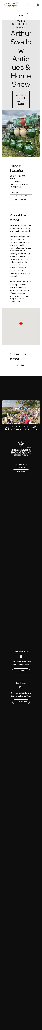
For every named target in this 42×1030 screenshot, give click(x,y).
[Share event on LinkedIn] (22, 365)
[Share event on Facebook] (11, 365)
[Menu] (28, 4)
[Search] (33, 5)
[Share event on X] (17, 365)
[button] (38, 4)
